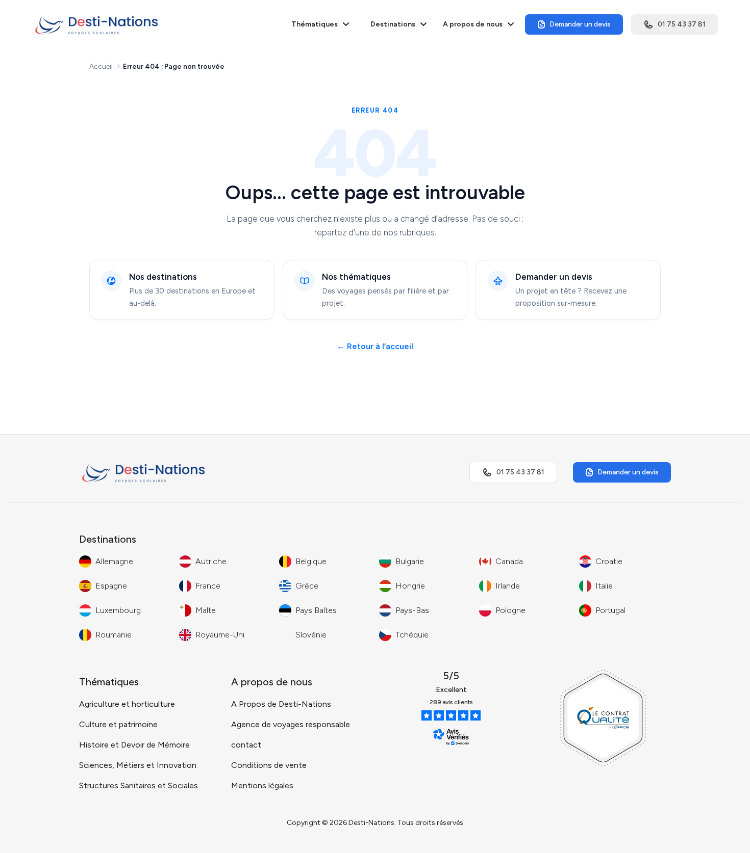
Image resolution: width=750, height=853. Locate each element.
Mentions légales (262, 785)
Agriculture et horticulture (127, 704)
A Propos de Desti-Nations (281, 704)
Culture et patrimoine (118, 724)
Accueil (101, 66)
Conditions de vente (269, 765)
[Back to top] (722, 835)
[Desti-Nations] (96, 24)
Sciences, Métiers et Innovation (137, 765)
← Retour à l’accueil (375, 346)
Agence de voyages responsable (290, 724)
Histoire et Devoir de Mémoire (134, 745)
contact (246, 745)
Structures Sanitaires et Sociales (138, 785)
